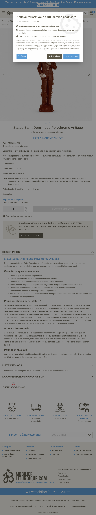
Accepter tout (72, 56)
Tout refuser (55, 56)
